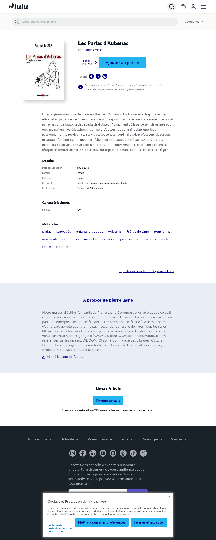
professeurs (129, 239)
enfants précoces (89, 232)
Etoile (46, 247)
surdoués (63, 232)
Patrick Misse (93, 50)
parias (46, 232)
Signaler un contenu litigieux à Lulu (146, 271)
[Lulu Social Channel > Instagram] (72, 453)
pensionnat (163, 232)
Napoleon (64, 247)
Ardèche (90, 239)
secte (165, 239)
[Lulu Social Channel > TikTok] (133, 453)
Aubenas (115, 232)
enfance (108, 239)
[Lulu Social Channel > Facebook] (82, 453)
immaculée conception (60, 239)
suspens (149, 239)
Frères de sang (138, 232)
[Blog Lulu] (113, 453)
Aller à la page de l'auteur (66, 357)
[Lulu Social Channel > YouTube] (103, 453)
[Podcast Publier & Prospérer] (123, 453)
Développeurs (152, 439)
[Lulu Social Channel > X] (143, 453)
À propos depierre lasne (108, 300)
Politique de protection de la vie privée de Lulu (59, 528)
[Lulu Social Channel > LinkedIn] (92, 453)
